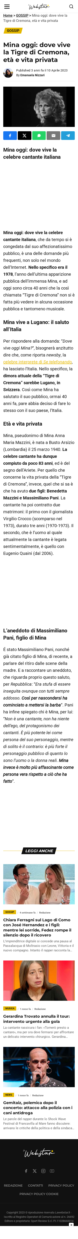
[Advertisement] (39, 195)
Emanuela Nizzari (32, 75)
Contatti (35, 1185)
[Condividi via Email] (53, 135)
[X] (34, 1171)
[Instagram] (43, 1171)
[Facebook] (26, 1171)
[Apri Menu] (7, 6)
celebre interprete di (37, 361)
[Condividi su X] (24, 135)
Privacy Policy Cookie (39, 1194)
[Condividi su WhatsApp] (39, 135)
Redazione (13, 1185)
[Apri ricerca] (71, 6)
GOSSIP (22, 15)
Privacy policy (61, 1185)
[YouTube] (52, 1171)
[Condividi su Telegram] (68, 135)
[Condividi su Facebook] (10, 135)
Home (8, 15)
